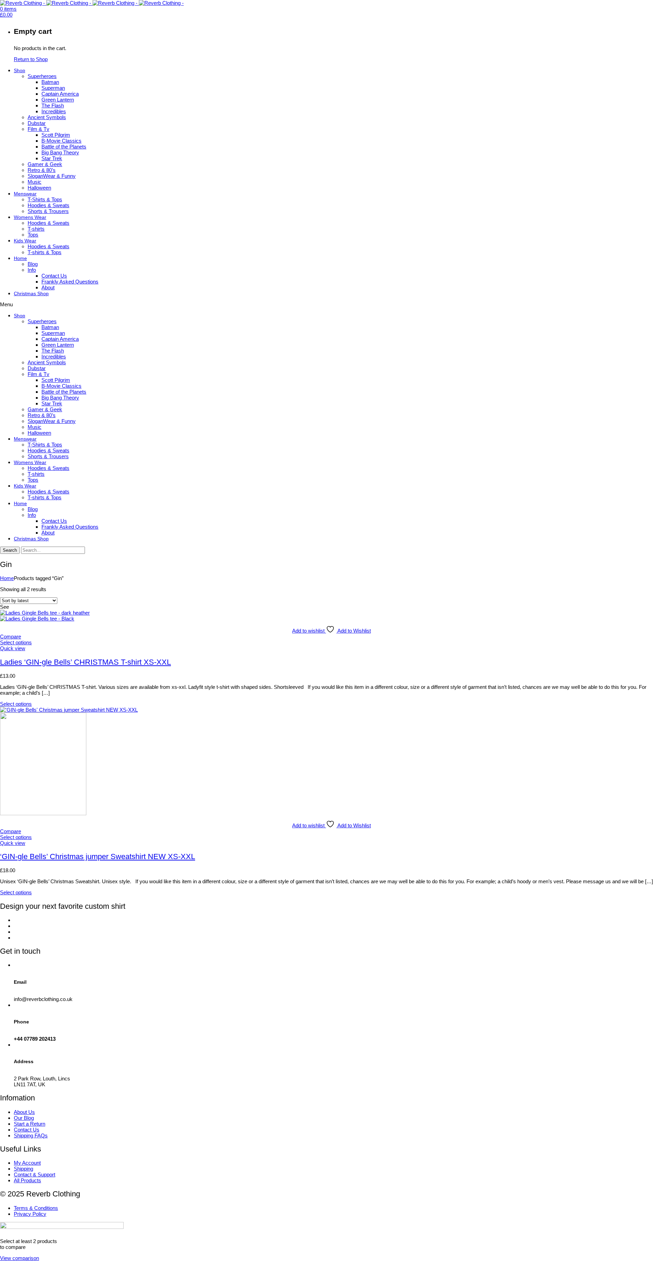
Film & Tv (38, 129)
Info (32, 270)
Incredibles (53, 111)
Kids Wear (25, 240)
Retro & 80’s (42, 170)
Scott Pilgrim (55, 135)
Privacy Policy (30, 1214)
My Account (27, 1163)
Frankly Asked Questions (69, 282)
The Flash (52, 105)
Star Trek (51, 158)
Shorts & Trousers (48, 211)
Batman (50, 82)
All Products (27, 1180)
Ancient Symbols (47, 117)
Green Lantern (57, 100)
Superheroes (42, 76)
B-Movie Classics (61, 141)
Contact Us (54, 276)
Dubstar (37, 123)
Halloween (39, 188)
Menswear (25, 193)
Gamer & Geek (45, 164)
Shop (19, 70)
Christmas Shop (31, 293)
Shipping (23, 1169)
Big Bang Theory (60, 152)
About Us (24, 1112)
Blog (33, 264)
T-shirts (36, 229)
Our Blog (24, 1118)
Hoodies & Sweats (48, 205)
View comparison (19, 1258)
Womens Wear (30, 217)
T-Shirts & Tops (45, 199)
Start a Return (29, 1124)
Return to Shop (31, 59)
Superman (53, 88)
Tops (33, 235)
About (48, 287)
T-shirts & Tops (44, 252)
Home (20, 258)
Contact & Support (34, 1174)
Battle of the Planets (63, 147)
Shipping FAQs (31, 1135)
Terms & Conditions (36, 1208)
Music (34, 182)
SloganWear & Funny (52, 176)
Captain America (60, 94)
